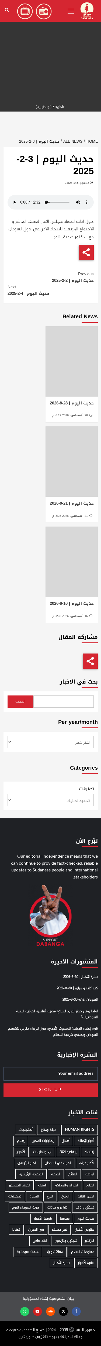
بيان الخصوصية (61, 1298)
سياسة (64, 1219)
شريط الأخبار (43, 1219)
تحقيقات (15, 1196)
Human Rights (79, 1130)
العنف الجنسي (19, 1185)
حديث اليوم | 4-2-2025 (28, 290)
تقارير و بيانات (57, 1207)
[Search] (7, 10)
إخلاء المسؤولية (35, 1298)
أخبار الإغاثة (86, 1141)
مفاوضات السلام (82, 1252)
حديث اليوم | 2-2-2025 (73, 277)
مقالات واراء (55, 1252)
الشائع (72, 1174)
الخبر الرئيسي (27, 1163)
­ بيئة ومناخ (49, 1130)
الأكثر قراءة (86, 1163)
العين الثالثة (86, 1196)
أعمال (65, 1141)
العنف (42, 1185)
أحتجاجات (26, 1130)
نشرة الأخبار (86, 1263)
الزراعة (89, 1174)
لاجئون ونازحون (66, 1241)
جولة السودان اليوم (25, 1207)
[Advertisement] (50, 51)
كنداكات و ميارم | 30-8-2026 (77, 988)
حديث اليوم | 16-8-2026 (72, 603)
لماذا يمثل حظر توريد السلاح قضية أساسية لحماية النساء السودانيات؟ (57, 1014)
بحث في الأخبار (79, 682)
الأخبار (21, 1152)
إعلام (21, 1141)
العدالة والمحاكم (66, 1185)
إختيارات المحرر (43, 1141)
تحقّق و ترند (85, 1207)
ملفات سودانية (28, 1252)
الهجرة (34, 1196)
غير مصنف (59, 1230)
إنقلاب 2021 (68, 1152)
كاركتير (89, 1241)
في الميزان (36, 1230)
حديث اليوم (86, 1219)
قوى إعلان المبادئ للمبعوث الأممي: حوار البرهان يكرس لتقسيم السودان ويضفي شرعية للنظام (53, 1032)
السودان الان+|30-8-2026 (80, 1000)
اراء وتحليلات (42, 1152)
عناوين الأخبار (84, 1230)
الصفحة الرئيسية (31, 1174)
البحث (20, 701)
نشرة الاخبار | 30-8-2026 (80, 977)
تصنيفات (86, 789)
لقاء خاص (40, 1241)
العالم (90, 1185)
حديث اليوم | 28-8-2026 (72, 403)
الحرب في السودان (58, 1163)
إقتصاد (89, 1152)
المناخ (65, 1196)
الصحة (55, 1174)
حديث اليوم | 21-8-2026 (72, 503)
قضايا (16, 1230)
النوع (50, 1196)
